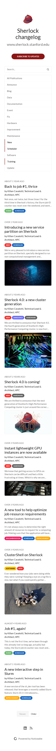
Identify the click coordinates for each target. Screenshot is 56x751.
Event (10, 110)
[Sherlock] (28, 19)
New (9, 142)
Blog (9, 91)
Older (34, 714)
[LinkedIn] (27, 727)
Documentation (14, 103)
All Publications (14, 78)
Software (11, 155)
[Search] (48, 69)
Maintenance (13, 136)
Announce (12, 84)
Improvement (13, 129)
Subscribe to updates (28, 56)
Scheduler (12, 148)
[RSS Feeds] (31, 727)
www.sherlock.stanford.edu (28, 44)
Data (9, 97)
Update (10, 168)
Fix (8, 116)
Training (11, 161)
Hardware (12, 123)
